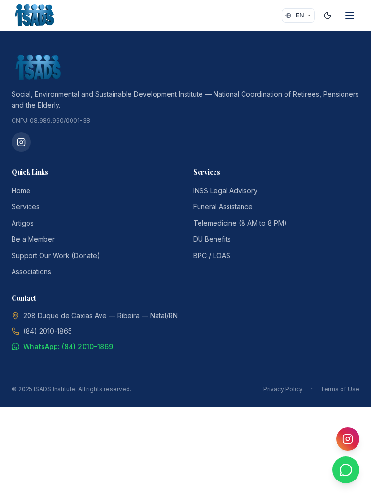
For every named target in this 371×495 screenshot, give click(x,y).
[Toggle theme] (327, 15)
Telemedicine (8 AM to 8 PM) (240, 223)
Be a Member (33, 239)
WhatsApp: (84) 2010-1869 (68, 346)
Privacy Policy (283, 389)
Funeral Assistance (223, 207)
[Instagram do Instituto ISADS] (21, 142)
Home (21, 191)
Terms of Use (339, 389)
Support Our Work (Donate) (56, 255)
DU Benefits (212, 239)
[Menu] (349, 15)
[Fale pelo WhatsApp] (345, 469)
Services (26, 207)
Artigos (23, 223)
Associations (31, 271)
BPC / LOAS (211, 255)
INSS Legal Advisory (225, 191)
